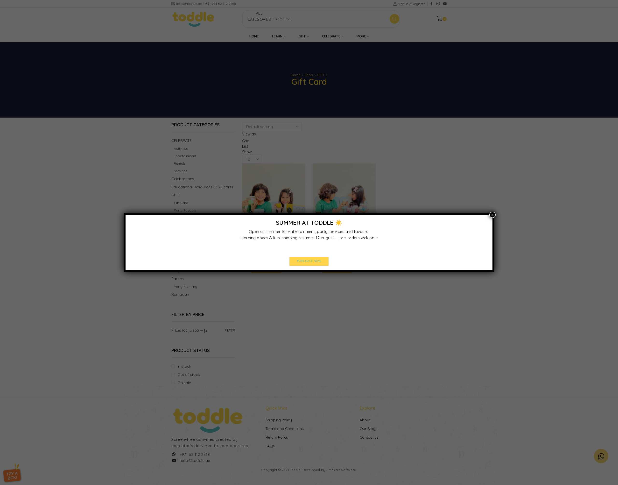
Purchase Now (309, 261)
